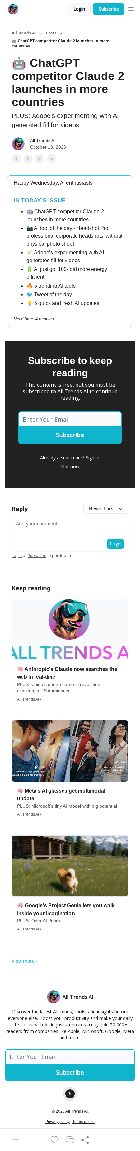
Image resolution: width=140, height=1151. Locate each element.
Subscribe (109, 9)
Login (79, 9)
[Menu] (131, 8)
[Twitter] (70, 1094)
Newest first (102, 508)
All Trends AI (24, 33)
